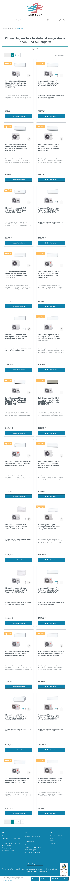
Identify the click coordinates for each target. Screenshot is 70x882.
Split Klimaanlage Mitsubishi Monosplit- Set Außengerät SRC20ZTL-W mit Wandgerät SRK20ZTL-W (49, 147)
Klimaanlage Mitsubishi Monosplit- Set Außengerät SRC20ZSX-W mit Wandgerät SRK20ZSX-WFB (51, 653)
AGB (27, 844)
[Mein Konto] (64, 20)
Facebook (51, 841)
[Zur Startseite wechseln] (35, 9)
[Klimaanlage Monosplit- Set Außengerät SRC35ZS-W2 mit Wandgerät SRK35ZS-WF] (18, 323)
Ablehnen (35, 879)
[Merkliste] (60, 20)
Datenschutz (29, 842)
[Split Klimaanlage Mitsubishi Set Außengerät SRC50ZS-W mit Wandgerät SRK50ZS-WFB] (18, 767)
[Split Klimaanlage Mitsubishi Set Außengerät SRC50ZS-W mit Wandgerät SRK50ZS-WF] (18, 640)
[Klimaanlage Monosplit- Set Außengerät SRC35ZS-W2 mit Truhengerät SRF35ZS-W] (18, 577)
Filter (36, 48)
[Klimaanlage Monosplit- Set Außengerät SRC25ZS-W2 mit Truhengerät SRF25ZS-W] (18, 513)
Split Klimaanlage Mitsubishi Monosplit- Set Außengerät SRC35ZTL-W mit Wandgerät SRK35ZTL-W (49, 464)
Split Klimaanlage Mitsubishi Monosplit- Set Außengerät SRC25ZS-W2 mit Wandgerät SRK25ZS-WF (49, 337)
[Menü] (4, 19)
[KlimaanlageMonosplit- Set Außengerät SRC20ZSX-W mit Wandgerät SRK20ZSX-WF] (51, 513)
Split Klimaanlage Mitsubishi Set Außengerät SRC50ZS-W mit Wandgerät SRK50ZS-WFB (17, 780)
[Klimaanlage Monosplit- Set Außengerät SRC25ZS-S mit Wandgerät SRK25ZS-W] (18, 196)
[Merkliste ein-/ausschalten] (29, 75)
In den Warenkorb (19, 116)
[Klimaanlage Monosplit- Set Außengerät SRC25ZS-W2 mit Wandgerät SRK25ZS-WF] (51, 196)
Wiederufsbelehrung (32, 836)
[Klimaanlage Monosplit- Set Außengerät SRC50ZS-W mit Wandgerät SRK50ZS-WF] (51, 577)
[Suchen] (48, 20)
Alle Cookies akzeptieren (59, 879)
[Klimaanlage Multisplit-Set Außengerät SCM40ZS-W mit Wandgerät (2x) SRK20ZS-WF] (18, 703)
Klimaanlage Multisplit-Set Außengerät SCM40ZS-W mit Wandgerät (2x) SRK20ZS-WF (16, 717)
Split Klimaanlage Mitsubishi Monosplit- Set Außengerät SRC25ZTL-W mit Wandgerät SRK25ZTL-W (16, 274)
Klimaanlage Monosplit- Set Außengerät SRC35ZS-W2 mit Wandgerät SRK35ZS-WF (16, 337)
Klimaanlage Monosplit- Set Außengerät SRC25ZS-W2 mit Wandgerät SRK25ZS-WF (49, 210)
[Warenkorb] (67, 19)
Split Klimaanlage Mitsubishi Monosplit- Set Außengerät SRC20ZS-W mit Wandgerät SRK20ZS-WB (48, 274)
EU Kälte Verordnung (32, 852)
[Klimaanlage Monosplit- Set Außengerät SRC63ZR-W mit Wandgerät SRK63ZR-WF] (51, 703)
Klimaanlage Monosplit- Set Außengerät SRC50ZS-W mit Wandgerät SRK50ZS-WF (48, 590)
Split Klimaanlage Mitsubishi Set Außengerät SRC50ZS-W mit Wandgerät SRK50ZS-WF (17, 653)
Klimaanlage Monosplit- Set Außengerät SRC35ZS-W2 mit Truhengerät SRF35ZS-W (16, 590)
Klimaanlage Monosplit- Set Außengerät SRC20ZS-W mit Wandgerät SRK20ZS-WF (48, 83)
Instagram (52, 843)
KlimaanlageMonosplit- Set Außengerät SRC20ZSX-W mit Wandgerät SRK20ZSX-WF (49, 527)
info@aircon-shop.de (9, 850)
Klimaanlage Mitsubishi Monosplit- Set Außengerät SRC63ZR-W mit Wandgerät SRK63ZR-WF (51, 780)
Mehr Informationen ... (8, 880)
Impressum (29, 839)
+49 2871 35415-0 (55, 836)
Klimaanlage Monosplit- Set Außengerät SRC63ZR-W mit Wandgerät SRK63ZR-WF (48, 717)
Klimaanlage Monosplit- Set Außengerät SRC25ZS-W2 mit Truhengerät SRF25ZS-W (16, 527)
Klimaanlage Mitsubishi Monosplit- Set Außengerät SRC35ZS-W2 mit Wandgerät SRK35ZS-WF (18, 463)
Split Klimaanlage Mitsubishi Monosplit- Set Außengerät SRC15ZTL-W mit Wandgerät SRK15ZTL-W (16, 147)
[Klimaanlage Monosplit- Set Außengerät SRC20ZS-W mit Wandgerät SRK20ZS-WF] (51, 70)
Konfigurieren (45, 879)
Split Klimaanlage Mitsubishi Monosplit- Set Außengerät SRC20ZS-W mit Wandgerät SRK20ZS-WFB (15, 401)
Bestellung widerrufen (35, 864)
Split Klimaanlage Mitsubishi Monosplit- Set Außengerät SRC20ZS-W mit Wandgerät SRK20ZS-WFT (48, 401)
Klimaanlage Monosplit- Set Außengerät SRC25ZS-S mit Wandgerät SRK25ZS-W (15, 210)
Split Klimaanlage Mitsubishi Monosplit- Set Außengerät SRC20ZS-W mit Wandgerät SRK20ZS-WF (15, 84)
